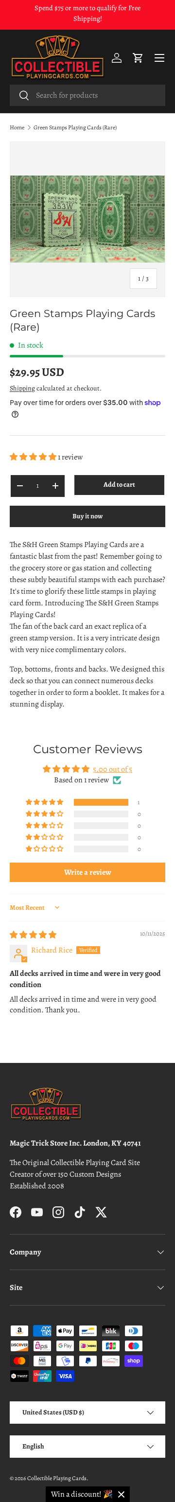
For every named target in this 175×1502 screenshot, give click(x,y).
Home (17, 127)
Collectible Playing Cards (57, 1478)
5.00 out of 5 (112, 769)
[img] (33, 935)
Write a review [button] (87, 872)
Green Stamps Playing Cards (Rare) (75, 127)
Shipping (22, 388)
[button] (138, 58)
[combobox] (87, 95)
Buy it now (87, 516)
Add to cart (119, 484)
